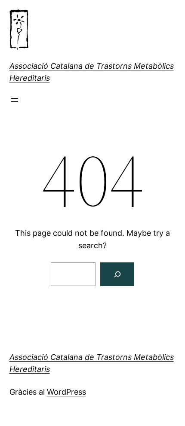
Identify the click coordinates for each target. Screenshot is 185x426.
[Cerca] (117, 274)
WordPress (66, 391)
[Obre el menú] (14, 100)
